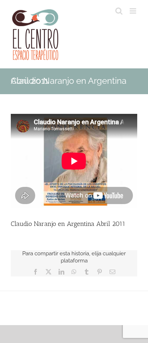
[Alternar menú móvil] (133, 11)
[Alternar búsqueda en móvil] (118, 11)
